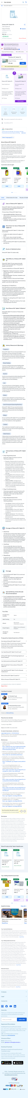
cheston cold (18, 930)
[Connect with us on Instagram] (2, 1006)
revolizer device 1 (10, 952)
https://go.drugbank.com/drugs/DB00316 (12, 806)
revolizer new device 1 (10, 964)
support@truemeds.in (6, 733)
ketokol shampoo (8, 933)
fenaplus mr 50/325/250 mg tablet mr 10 (10, 982)
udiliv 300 (8, 930)
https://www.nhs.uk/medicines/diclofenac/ (12, 754)
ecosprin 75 (7, 932)
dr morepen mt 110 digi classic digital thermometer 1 (12, 942)
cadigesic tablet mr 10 (21, 973)
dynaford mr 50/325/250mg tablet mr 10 (14, 980)
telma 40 (3, 930)
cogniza (13, 930)
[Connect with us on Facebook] (6, 1006)
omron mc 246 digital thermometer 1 (16, 954)
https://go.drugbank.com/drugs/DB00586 (12, 801)
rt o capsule (21, 932)
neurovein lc (20, 935)
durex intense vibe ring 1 (15, 963)
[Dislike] (24, 811)
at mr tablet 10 (6, 973)
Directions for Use (11, 197)
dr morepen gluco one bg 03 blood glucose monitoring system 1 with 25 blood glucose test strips (14, 948)
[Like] (21, 811)
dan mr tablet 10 (16, 976)
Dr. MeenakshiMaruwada (14, 705)
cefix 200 (11, 936)
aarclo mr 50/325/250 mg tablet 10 (9, 970)
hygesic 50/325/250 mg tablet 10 (10, 985)
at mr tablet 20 (12, 973)
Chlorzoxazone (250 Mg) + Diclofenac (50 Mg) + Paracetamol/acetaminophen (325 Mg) (13, 132)
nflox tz (21, 933)
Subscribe (22, 1019)
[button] (14, 45)
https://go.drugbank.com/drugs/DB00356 (12, 795)
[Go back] (2, 2)
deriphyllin (16, 936)
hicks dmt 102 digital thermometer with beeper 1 (12, 958)
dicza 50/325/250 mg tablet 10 (14, 979)
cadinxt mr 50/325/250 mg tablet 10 (9, 974)
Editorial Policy (10, 713)
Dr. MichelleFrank (12, 696)
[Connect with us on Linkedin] (15, 1006)
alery (15, 935)
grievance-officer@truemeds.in (12, 1042)
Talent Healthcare (6, 26)
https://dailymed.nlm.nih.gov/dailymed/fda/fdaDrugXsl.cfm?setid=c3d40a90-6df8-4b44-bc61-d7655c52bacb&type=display (14, 748)
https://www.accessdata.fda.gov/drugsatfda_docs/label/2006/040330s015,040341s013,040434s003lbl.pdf (13, 789)
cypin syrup (11, 935)
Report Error (4, 686)
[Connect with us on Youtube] (11, 1006)
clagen (6, 935)
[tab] (14, 992)
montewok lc (16, 933)
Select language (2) (7, 137)
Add (23, 63)
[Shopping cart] (26, 2)
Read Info (24, 28)
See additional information (10, 1074)
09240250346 (15, 733)
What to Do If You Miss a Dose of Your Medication (11, 920)
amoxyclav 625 (13, 932)
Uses (2, 197)
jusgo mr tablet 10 (11, 986)
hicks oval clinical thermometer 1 (11, 949)
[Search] (23, 2)
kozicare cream (5, 936)
